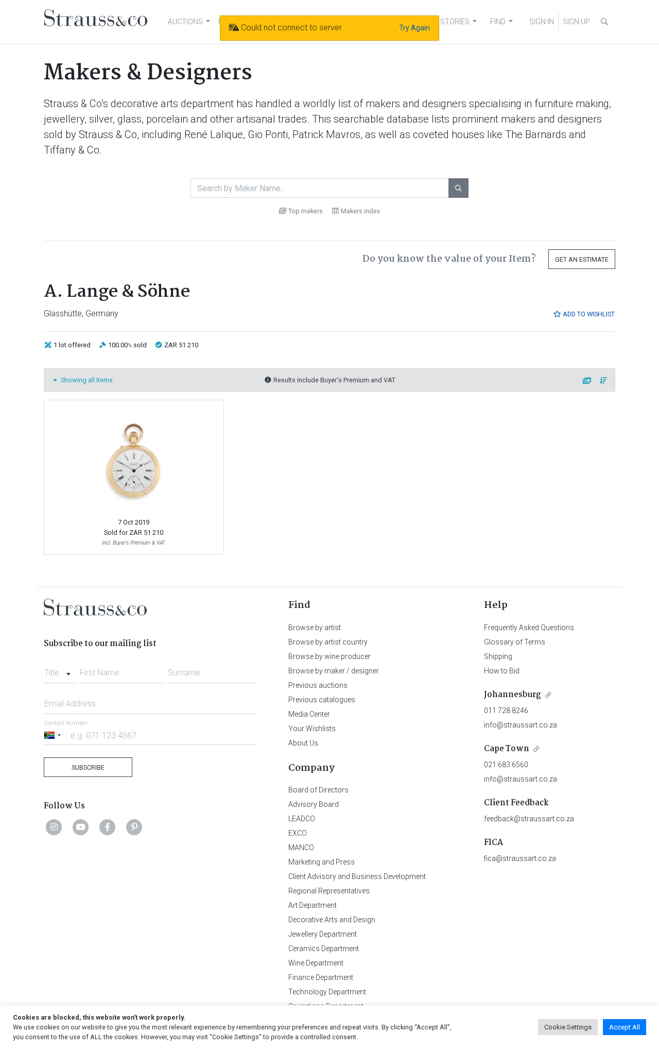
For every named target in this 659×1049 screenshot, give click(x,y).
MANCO (301, 847)
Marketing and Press (321, 862)
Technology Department (327, 992)
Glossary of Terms (514, 642)
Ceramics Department (323, 948)
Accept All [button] (624, 1027)
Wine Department (315, 963)
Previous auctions (318, 685)
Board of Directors (318, 790)
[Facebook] (107, 827)
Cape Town (506, 748)
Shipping (498, 656)
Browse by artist (314, 627)
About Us (303, 743)
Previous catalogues (321, 700)
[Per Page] (587, 381)
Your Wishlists (312, 728)
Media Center (309, 714)
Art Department (312, 905)
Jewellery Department (322, 934)
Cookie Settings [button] (568, 1027)
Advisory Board (313, 804)
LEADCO (301, 819)
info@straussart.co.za (520, 725)
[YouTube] (81, 827)
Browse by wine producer (329, 656)
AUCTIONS (185, 22)
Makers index (360, 211)
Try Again (414, 28)
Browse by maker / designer (333, 671)
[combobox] (59, 669)
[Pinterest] (134, 827)
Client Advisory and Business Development (357, 876)
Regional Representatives (329, 891)
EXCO (297, 833)
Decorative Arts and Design (331, 920)
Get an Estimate (582, 259)
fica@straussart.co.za (520, 858)
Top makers (305, 211)
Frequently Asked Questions (529, 627)
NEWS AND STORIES (436, 22)
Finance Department (320, 977)
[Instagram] (54, 827)
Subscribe (88, 767)
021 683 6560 (506, 764)
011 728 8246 (506, 710)
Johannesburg (512, 694)
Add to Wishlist (588, 314)
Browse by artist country (328, 642)
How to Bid (501, 671)
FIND (498, 22)
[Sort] (604, 381)
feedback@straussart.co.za (529, 819)
